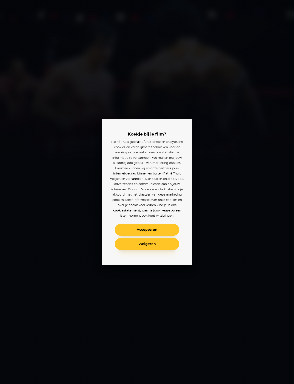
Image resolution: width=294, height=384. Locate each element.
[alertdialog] (147, 192)
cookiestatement (126, 210)
